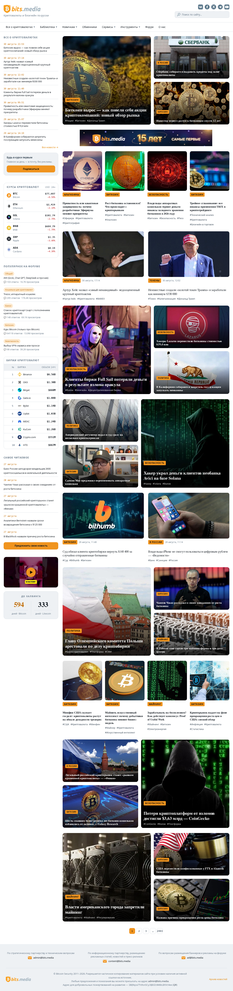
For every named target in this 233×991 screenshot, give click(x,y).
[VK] (200, 6)
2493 (160, 931)
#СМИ (108, 651)
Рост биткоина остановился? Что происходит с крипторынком (123, 206)
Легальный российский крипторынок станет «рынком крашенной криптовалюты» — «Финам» (29, 504)
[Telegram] (220, 6)
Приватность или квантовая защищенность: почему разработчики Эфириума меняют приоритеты (28, 109)
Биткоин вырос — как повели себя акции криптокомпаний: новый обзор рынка (27, 49)
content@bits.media (119, 961)
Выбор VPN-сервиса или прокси (22, 345)
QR (175, 984)
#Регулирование (106, 917)
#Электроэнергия (156, 729)
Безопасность (158, 194)
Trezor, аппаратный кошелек (19, 294)
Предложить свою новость (31, 545)
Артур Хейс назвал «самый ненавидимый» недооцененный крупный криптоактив (27, 64)
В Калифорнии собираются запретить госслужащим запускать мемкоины (25, 138)
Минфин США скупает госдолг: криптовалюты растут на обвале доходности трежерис (82, 716)
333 (43, 604)
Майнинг (163, 639)
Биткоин (72, 99)
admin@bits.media (43, 957)
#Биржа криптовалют (76, 651)
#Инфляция (196, 724)
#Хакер (147, 483)
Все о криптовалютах (20, 27)
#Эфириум (68, 218)
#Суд (65, 560)
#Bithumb (74, 560)
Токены (155, 280)
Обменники (89, 27)
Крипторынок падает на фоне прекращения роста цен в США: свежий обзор (208, 716)
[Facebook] (207, 6)
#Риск (180, 218)
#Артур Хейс (69, 298)
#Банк (151, 560)
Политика (163, 378)
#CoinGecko (150, 824)
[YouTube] (226, 6)
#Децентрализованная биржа (104, 390)
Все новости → (50, 147)
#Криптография (71, 223)
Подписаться (31, 169)
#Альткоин (111, 219)
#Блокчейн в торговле (202, 224)
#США (66, 724)
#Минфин (94, 724)
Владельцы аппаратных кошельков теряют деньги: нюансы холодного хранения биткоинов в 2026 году (165, 208)
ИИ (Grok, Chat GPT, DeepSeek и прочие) (26, 278)
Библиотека (48, 27)
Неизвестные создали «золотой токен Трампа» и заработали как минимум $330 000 (31, 80)
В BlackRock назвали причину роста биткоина (29, 536)
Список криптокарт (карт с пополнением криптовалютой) (27, 312)
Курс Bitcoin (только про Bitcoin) (22, 329)
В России (163, 62)
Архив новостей (218, 979)
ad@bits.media (195, 957)
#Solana (157, 483)
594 (19, 604)
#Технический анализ (202, 215)
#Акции (69, 120)
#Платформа (97, 651)
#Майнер (110, 727)
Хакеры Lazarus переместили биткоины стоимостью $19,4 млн (26, 125)
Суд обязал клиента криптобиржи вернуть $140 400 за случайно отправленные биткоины (97, 553)
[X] (213, 6)
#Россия (173, 560)
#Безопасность (167, 218)
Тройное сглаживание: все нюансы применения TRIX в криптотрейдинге (208, 206)
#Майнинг (153, 724)
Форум (149, 27)
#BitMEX (100, 298)
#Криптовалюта (84, 218)
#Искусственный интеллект (120, 732)
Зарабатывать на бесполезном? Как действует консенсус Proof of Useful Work (166, 716)
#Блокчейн (81, 390)
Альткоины (71, 194)
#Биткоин (80, 120)
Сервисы (108, 27)
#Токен (152, 298)
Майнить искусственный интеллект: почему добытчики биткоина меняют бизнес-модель (124, 718)
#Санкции (161, 560)
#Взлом (69, 390)
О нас (162, 27)
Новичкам (69, 27)
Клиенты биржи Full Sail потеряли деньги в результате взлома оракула (27, 94)
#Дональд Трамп (96, 120)
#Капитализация (166, 298)
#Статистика (197, 729)
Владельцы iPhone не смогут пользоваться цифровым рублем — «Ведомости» (188, 553)
